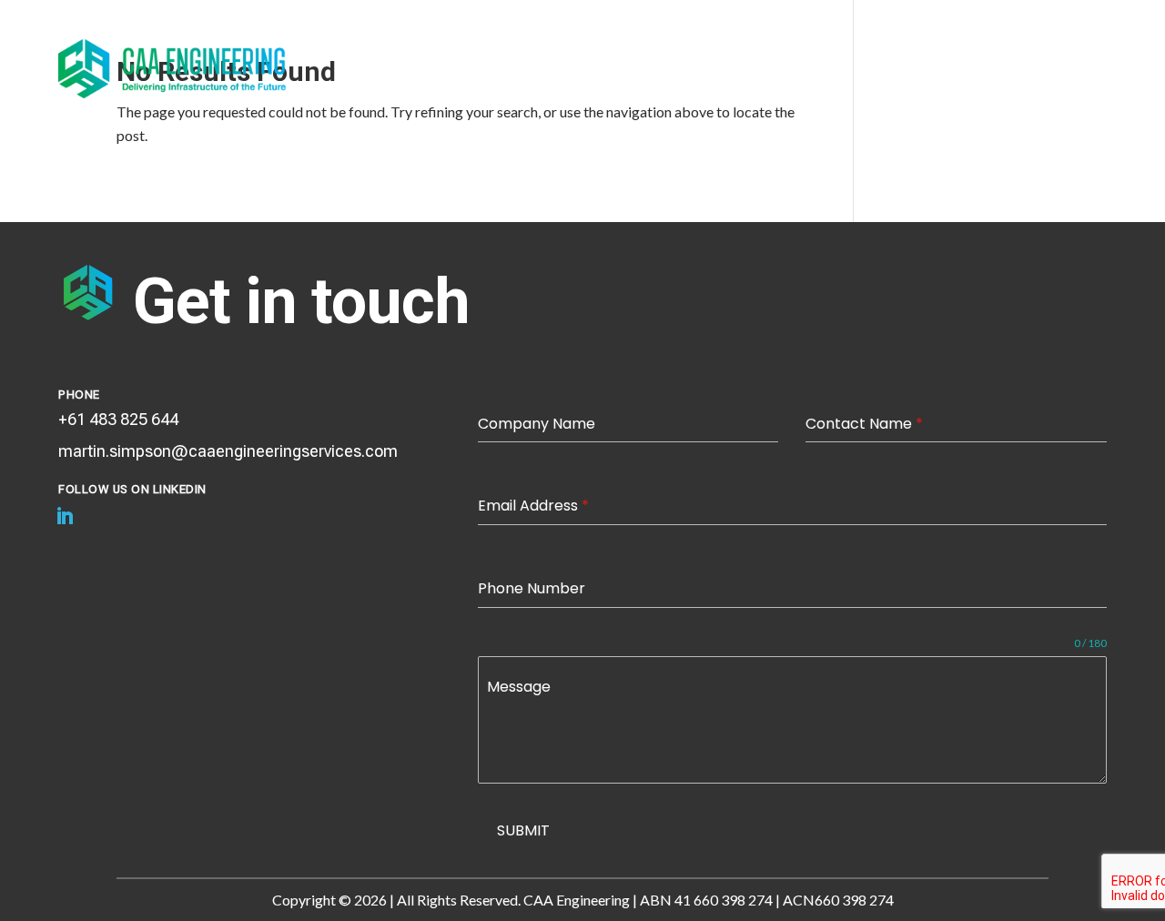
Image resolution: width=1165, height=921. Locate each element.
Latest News (797, 48)
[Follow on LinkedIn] (64, 516)
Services (604, 48)
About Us (515, 48)
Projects (693, 48)
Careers (1017, 75)
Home (435, 48)
